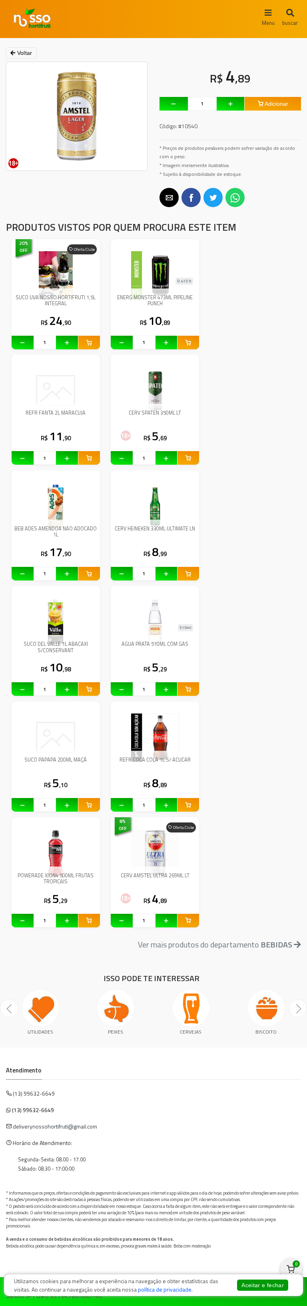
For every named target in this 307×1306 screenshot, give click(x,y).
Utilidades (40, 1032)
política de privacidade (164, 1289)
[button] (169, 197)
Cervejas (190, 1032)
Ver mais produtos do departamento (215, 944)
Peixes (115, 1032)
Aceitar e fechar (262, 1285)
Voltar (23, 53)
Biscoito (266, 1032)
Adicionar (275, 104)
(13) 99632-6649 (33, 1110)
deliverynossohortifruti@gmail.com (55, 1126)
